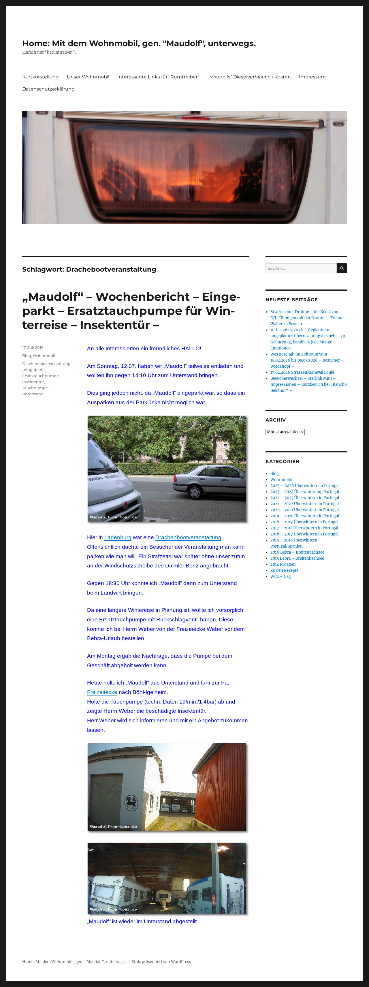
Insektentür (33, 381)
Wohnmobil (44, 355)
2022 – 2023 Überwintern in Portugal (304, 497)
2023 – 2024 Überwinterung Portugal (304, 491)
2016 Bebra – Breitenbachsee (297, 552)
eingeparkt (34, 369)
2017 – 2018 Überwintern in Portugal (304, 528)
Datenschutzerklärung (48, 89)
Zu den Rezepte (284, 570)
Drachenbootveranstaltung (188, 537)
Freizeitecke (102, 692)
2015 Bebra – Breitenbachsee (297, 558)
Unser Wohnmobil (88, 77)
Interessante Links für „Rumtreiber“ (158, 77)
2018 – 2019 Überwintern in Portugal (304, 522)
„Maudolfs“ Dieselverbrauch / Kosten (249, 77)
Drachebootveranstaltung (46, 363)
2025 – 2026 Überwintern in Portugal (305, 485)
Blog (26, 355)
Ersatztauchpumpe (40, 375)
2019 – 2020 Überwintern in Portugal (304, 516)
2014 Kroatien (283, 564)
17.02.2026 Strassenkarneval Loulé (302, 372)
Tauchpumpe (35, 388)
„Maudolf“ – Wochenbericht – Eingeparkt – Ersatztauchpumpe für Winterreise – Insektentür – (131, 310)
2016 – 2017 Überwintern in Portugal (304, 534)
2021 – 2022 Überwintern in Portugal (304, 503)
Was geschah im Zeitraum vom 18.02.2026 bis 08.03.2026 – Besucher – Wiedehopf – (307, 360)
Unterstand (33, 394)
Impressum (312, 77)
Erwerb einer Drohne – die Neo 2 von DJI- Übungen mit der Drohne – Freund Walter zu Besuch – (307, 317)
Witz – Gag (280, 576)
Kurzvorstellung (40, 77)
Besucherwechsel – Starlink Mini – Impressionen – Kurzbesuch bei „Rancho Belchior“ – (308, 384)
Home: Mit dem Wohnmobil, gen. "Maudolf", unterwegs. (139, 43)
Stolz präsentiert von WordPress (161, 961)
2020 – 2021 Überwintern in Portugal (304, 509)
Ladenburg (117, 537)
